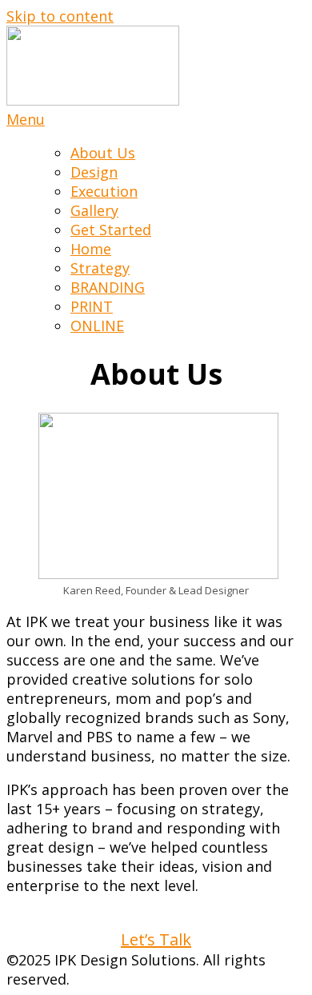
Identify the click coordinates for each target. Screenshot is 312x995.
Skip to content (60, 16)
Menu (25, 119)
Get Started (110, 229)
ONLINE (97, 325)
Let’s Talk (156, 939)
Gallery (94, 210)
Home (90, 248)
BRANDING (107, 287)
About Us (102, 152)
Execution (104, 191)
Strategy (100, 268)
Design (94, 172)
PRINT (91, 306)
